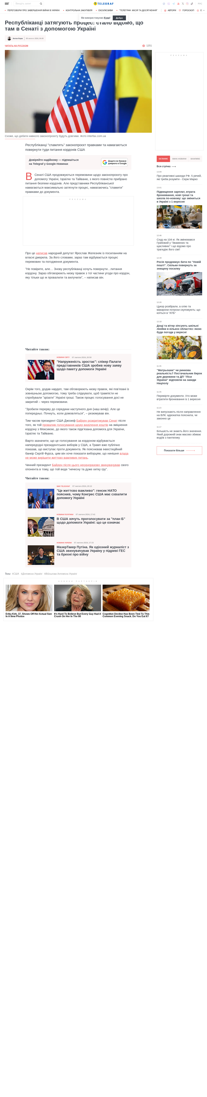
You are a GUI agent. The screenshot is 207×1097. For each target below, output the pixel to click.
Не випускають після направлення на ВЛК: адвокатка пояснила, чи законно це (179, 415)
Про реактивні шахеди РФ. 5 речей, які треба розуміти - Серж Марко (179, 177)
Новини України (64, 543)
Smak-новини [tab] (179, 159)
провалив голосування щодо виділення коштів (75, 425)
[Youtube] (178, 3)
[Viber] (168, 4)
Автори (172, 10)
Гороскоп (188, 10)
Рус (200, 3)
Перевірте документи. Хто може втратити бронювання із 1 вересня (178, 397)
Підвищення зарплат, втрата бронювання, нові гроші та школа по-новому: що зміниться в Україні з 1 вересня (178, 196)
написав (41, 253)
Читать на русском (16, 45)
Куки (107, 18)
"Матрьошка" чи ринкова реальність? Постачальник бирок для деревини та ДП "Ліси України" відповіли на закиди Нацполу (179, 377)
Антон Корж (18, 38)
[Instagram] (187, 3)
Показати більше (174, 450)
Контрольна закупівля (79, 10)
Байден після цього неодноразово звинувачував (86, 465)
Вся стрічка (163, 166)
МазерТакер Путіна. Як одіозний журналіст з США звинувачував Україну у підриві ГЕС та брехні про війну (93, 550)
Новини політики (65, 514)
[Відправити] (41, 3)
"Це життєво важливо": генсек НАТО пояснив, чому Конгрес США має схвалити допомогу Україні (92, 494)
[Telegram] (173, 3)
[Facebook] (164, 3)
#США (15, 573)
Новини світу (63, 357)
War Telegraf (63, 486)
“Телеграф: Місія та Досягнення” (138, 10)
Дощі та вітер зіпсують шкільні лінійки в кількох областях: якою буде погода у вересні (179, 329)
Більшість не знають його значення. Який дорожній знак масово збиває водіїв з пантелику (179, 434)
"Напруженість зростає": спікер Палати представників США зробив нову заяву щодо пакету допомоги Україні (89, 365)
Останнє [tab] (163, 159)
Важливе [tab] (195, 159)
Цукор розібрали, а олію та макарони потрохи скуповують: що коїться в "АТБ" (178, 309)
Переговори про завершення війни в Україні (33, 10)
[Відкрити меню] (7, 3)
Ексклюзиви (105, 10)
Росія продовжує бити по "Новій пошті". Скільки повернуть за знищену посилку (179, 265)
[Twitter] (183, 4)
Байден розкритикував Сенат (96, 420)
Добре (119, 18)
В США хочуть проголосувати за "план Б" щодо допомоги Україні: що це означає (91, 520)
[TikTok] (191, 3)
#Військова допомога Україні (60, 573)
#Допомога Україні (31, 573)
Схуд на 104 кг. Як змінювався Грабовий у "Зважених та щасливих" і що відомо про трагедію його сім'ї (176, 244)
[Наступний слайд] (204, 10)
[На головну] (103, 3)
